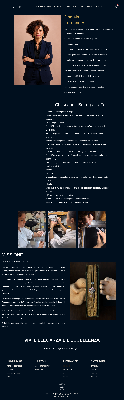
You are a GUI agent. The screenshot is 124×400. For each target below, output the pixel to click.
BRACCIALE (95, 366)
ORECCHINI (95, 370)
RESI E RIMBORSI (13, 373)
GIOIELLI (98, 6)
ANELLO (94, 377)
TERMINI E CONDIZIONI (15, 366)
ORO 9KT (60, 6)
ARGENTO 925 (72, 6)
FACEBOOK (67, 373)
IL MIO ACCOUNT (13, 370)
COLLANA (94, 373)
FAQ (8, 377)
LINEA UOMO (85, 6)
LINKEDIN (66, 377)
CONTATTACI (39, 370)
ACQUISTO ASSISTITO (42, 366)
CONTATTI (51, 6)
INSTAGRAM (67, 370)
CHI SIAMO (40, 6)
